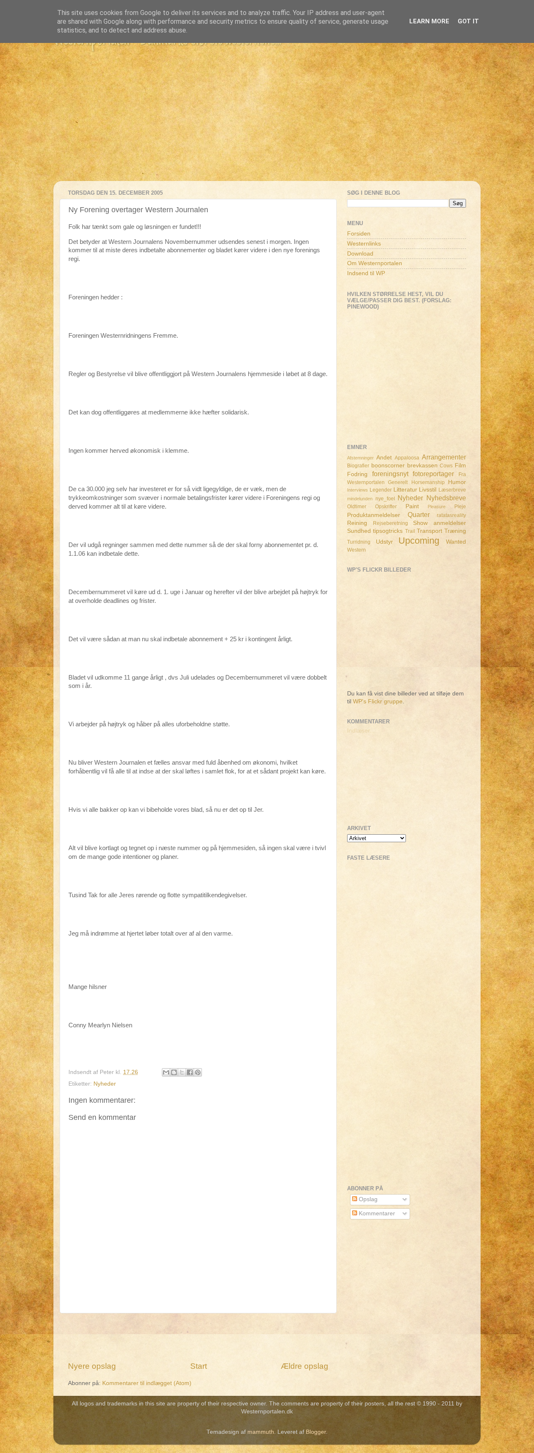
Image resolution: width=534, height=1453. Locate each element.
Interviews (357, 489)
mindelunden (360, 498)
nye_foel (385, 499)
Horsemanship (428, 482)
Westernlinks (364, 244)
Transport (429, 531)
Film (460, 465)
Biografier (358, 466)
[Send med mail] (166, 1072)
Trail (410, 531)
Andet (384, 457)
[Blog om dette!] (174, 1072)
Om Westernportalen (374, 263)
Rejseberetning (390, 523)
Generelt (398, 482)
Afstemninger (360, 457)
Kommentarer (376, 1213)
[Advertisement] (267, 122)
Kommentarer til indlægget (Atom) (146, 1383)
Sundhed (359, 531)
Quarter (419, 514)
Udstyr (384, 542)
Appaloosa (407, 458)
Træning (455, 531)
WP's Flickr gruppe (378, 701)
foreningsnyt (390, 473)
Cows (446, 466)
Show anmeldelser (439, 523)
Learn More (429, 21)
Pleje (460, 506)
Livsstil (427, 490)
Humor (457, 482)
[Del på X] (182, 1072)
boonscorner (388, 465)
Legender (381, 490)
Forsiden (358, 234)
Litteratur (405, 490)
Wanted (456, 542)
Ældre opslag (304, 1366)
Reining (357, 523)
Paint (412, 506)
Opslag (367, 1199)
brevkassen (422, 465)
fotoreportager (433, 473)
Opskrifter (386, 506)
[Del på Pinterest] (198, 1072)
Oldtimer (356, 506)
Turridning (358, 542)
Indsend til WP (366, 273)
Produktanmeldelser (373, 515)
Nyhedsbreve (446, 498)
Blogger (316, 1432)
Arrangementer (444, 457)
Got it (468, 21)
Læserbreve (452, 490)
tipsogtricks (388, 531)
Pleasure (437, 506)
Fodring (357, 474)
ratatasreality (451, 515)
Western (356, 550)
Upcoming (418, 540)
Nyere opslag (92, 1366)
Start (198, 1366)
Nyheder (104, 1084)
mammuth (260, 1432)
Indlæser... (361, 731)
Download (360, 254)
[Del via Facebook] (190, 1072)
